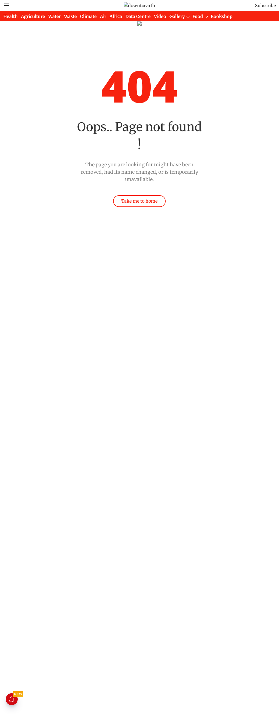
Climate (88, 16)
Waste (70, 16)
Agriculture (33, 16)
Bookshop (221, 16)
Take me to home (139, 201)
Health (10, 16)
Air (103, 16)
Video (160, 16)
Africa (116, 16)
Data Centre (138, 16)
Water (54, 16)
